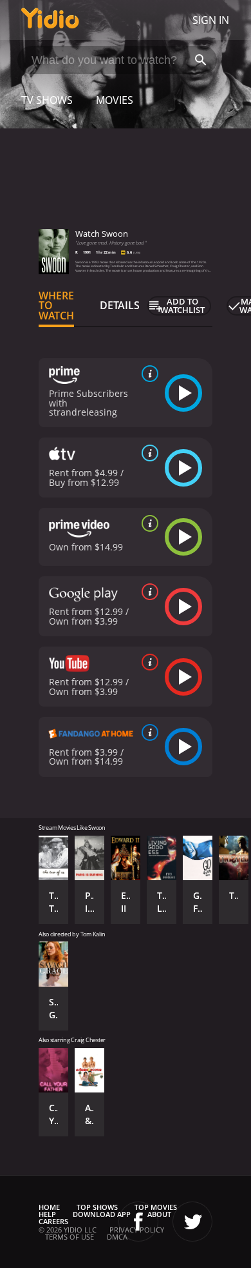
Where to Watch (56, 305)
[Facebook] (138, 1222)
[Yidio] (50, 20)
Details (120, 305)
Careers (53, 1221)
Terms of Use (69, 1237)
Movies (114, 100)
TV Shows (47, 100)
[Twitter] (192, 1222)
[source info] (147, 373)
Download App (102, 1214)
